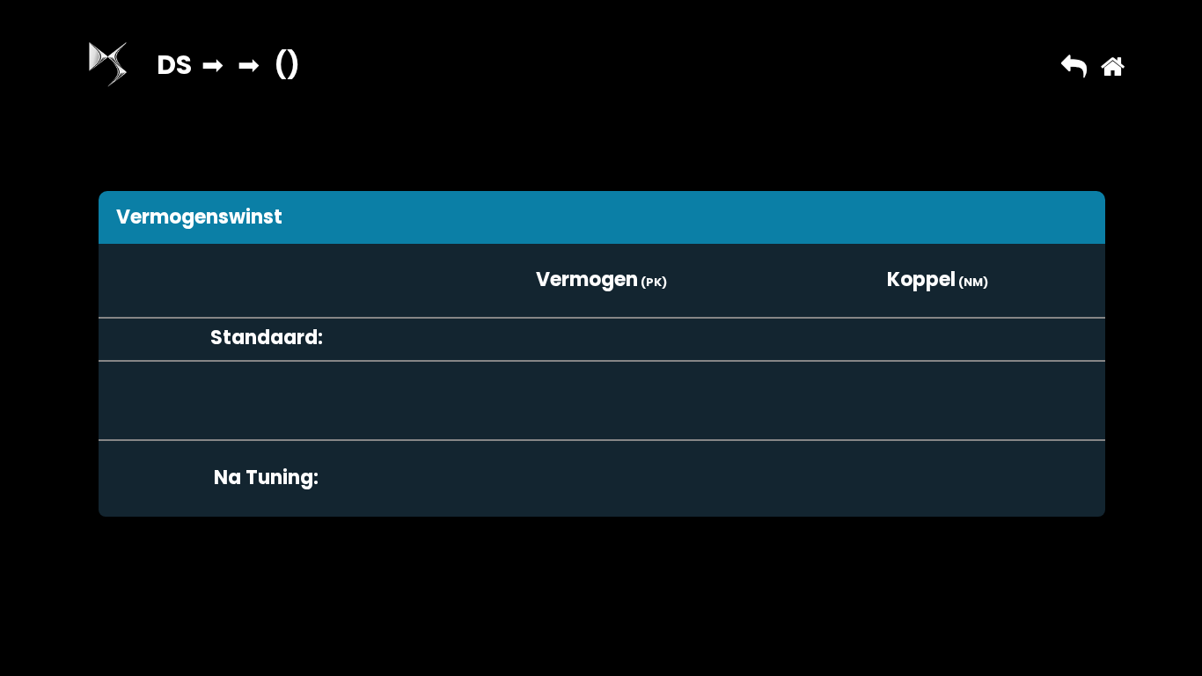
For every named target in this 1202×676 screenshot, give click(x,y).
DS (174, 65)
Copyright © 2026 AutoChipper (547, 603)
